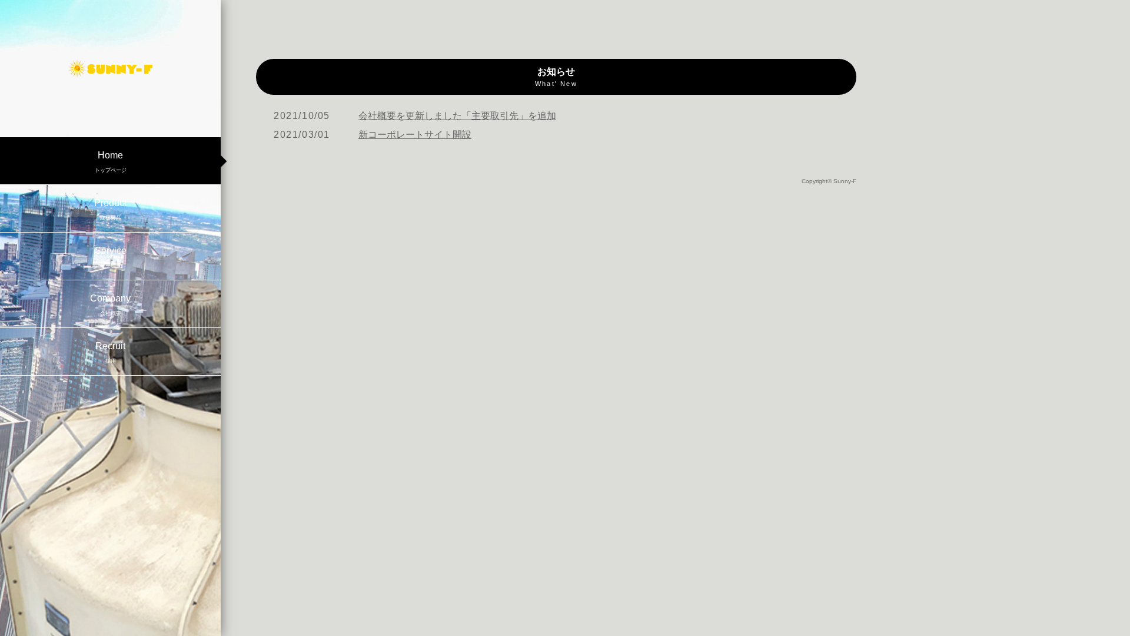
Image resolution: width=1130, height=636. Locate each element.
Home (111, 161)
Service (111, 257)
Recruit (110, 352)
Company (110, 304)
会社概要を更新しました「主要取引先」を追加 (457, 116)
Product (110, 209)
